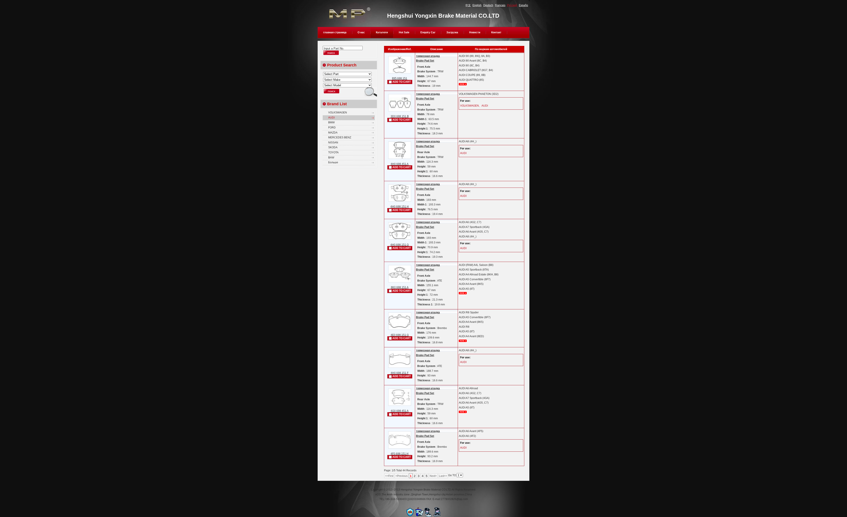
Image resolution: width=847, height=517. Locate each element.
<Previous (401, 476)
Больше (333, 162)
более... (463, 84)
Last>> (443, 476)
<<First (389, 476)
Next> (433, 476)
